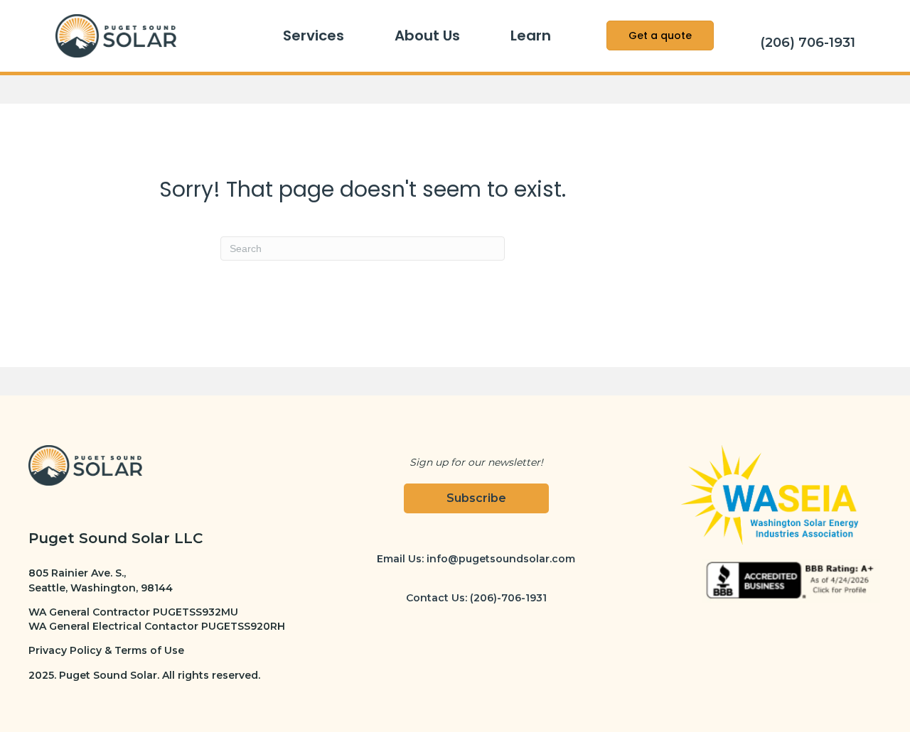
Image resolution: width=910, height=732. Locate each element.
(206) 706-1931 (807, 42)
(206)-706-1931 (508, 597)
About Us (427, 35)
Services (313, 35)
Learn (530, 35)
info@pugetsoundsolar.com (501, 558)
